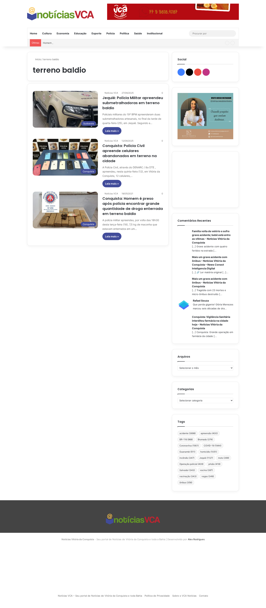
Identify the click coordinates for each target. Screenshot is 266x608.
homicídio (208, 451)
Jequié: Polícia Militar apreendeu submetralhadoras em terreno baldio (132, 102)
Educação (80, 33)
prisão (214, 464)
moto (223, 457)
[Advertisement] (205, 179)
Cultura (47, 33)
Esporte (96, 33)
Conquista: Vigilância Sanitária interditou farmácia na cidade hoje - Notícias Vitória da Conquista (211, 322)
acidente (188, 433)
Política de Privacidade (157, 595)
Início (38, 59)
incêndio (187, 457)
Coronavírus (189, 445)
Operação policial (191, 464)
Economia (63, 33)
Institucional (154, 33)
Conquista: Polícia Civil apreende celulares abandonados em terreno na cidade (129, 153)
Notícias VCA (111, 92)
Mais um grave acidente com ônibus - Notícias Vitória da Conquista (209, 282)
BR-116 (186, 439)
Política (124, 33)
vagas (208, 476)
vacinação (188, 476)
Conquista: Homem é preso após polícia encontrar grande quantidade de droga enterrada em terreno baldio (132, 206)
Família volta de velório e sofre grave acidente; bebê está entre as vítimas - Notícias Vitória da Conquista (211, 237)
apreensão (209, 433)
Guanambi (187, 451)
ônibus (186, 482)
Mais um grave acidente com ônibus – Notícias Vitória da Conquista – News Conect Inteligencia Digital (209, 262)
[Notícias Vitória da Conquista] (60, 13)
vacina (206, 470)
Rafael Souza (201, 300)
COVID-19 (212, 445)
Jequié (206, 457)
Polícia (110, 33)
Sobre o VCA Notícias (184, 595)
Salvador (187, 470)
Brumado (205, 439)
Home (33, 33)
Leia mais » (112, 130)
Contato (203, 595)
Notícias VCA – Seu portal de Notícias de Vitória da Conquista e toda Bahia (100, 595)
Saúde (138, 33)
